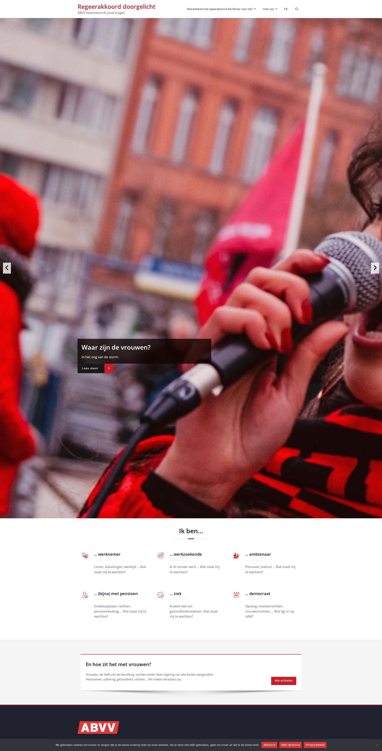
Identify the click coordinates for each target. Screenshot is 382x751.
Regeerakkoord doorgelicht (116, 6)
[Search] (296, 9)
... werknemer (107, 730)
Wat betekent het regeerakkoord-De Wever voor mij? (220, 9)
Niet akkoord (290, 745)
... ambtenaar (258, 730)
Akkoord (269, 745)
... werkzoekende (186, 730)
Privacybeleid (315, 745)
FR (285, 9)
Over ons (268, 9)
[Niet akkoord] (377, 745)
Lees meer (90, 368)
